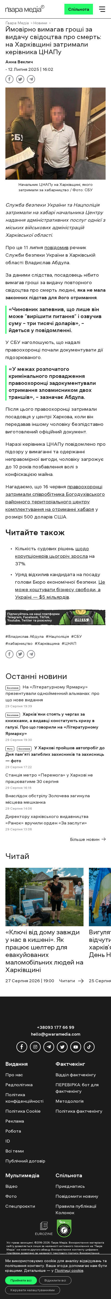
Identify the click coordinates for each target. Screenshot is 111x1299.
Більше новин (84, 839)
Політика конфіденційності (24, 1097)
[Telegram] (31, 79)
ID (7, 1141)
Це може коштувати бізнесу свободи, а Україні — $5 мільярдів (60, 590)
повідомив (56, 247)
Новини (40, 23)
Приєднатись (70, 1186)
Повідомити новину (77, 1196)
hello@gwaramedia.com (55, 1034)
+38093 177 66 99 (55, 1027)
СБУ (78, 636)
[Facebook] (9, 79)
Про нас (14, 1074)
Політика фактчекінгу (79, 1111)
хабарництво (20, 643)
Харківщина (48, 643)
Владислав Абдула (26, 636)
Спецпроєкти (20, 1206)
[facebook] (21, 1047)
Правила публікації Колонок (76, 1209)
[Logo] (24, 9)
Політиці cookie (69, 1270)
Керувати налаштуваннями (33, 1290)
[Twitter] (20, 79)
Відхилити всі (55, 1280)
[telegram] (48, 1047)
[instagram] (35, 1047)
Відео (11, 1186)
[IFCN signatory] (64, 1229)
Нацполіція (58, 636)
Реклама (14, 1121)
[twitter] (62, 1047)
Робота (13, 1131)
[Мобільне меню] (102, 9)
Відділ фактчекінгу (76, 1074)
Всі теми (14, 1151)
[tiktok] (89, 1047)
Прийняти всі (21, 1280)
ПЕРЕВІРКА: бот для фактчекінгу (77, 1087)
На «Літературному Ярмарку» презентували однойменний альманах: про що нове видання (52, 693)
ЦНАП (70, 643)
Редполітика (19, 1084)
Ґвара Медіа (17, 23)
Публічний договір (25, 1161)
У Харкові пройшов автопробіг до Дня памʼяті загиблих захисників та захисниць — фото (55, 754)
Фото (11, 1196)
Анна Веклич (19, 62)
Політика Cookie (23, 1111)
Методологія (70, 1101)
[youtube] (75, 1047)
